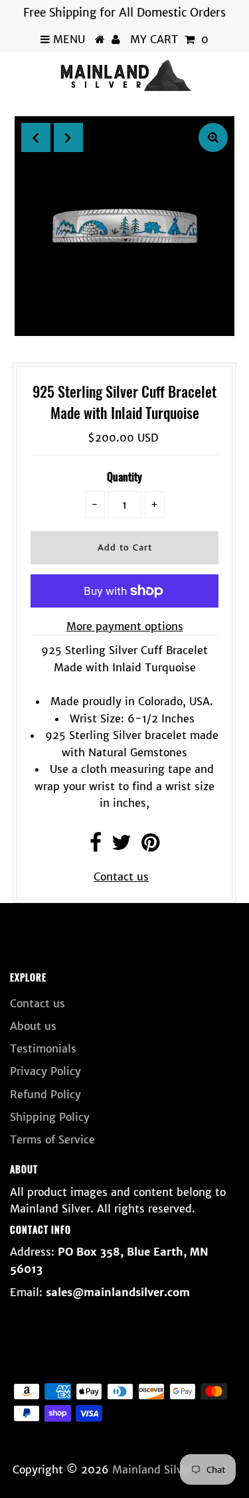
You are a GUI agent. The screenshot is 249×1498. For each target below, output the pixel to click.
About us (33, 1026)
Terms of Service (52, 1139)
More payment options (124, 626)
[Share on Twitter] (121, 846)
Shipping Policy (50, 1117)
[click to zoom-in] (213, 137)
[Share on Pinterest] (150, 846)
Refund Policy (45, 1094)
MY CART (169, 39)
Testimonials (43, 1048)
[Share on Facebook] (96, 846)
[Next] (68, 137)
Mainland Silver (152, 1469)
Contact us (121, 876)
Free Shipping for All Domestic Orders (124, 12)
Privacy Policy (45, 1071)
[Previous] (35, 137)
